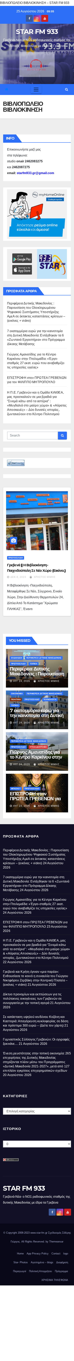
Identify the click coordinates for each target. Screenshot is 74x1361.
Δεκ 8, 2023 (18, 577)
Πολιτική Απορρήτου (40, 1271)
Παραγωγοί (19, 1271)
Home (20, 1253)
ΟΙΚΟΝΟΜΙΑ (17, 693)
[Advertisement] (37, 1322)
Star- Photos (20, 1262)
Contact (56, 1253)
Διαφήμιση (62, 1262)
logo (65, 1253)
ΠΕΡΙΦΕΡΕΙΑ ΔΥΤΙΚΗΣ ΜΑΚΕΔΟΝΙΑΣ (43, 658)
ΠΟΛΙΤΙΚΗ (16, 699)
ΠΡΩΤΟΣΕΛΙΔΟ (15, 558)
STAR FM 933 (37, 31)
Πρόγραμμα (61, 1271)
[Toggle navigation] (36, 89)
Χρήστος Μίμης (44, 577)
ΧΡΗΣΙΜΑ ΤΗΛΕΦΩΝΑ (54, 1280)
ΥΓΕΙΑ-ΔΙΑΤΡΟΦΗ (38, 747)
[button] (66, 89)
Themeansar (56, 1241)
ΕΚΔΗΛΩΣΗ (16, 658)
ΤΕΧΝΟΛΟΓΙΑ (49, 699)
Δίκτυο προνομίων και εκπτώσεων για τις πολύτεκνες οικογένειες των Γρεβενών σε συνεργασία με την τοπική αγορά (32, 999)
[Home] (6, 89)
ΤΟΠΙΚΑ (33, 664)
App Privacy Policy (38, 1253)
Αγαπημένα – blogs (42, 1262)
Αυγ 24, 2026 (21, 681)
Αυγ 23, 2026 (21, 806)
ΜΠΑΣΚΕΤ (16, 788)
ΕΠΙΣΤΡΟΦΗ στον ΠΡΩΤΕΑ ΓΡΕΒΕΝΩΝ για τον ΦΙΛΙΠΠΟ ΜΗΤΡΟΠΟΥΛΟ (35, 801)
